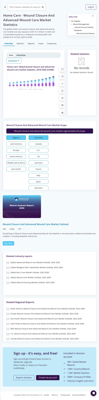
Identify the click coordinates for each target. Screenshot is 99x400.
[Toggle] (70, 20)
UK (38, 156)
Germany (38, 163)
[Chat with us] (93, 393)
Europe (16, 150)
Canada (38, 144)
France (38, 169)
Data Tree (73, 17)
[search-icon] (42, 7)
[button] (76, 20)
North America (16, 156)
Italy (38, 175)
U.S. (38, 150)
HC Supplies (75, 21)
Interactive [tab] (21, 55)
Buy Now (8, 243)
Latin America (16, 144)
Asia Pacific (16, 169)
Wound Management (81, 24)
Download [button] (13, 61)
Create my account (48, 377)
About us (55, 395)
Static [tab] (11, 55)
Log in (91, 7)
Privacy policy (65, 395)
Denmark (38, 188)
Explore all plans (24, 377)
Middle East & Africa (16, 163)
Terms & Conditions (78, 395)
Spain (38, 181)
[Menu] (5, 7)
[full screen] (62, 69)
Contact (46, 395)
